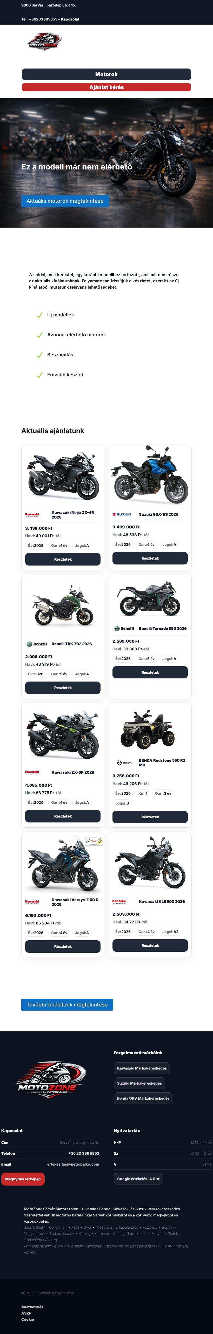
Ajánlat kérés (106, 87)
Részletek (63, 559)
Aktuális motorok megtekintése (65, 201)
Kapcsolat (70, 19)
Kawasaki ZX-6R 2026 (73, 772)
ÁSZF (26, 1313)
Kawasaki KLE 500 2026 (162, 901)
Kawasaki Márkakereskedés (142, 1068)
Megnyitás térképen (23, 1179)
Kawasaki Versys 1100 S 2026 (75, 902)
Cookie (27, 1319)
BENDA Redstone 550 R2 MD (162, 762)
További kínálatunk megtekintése (67, 1005)
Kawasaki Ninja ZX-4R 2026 (73, 515)
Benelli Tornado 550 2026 (163, 628)
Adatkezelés (32, 1307)
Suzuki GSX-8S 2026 (158, 514)
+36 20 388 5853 (83, 1153)
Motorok (106, 74)
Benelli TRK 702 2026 (72, 644)
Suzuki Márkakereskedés (139, 1083)
